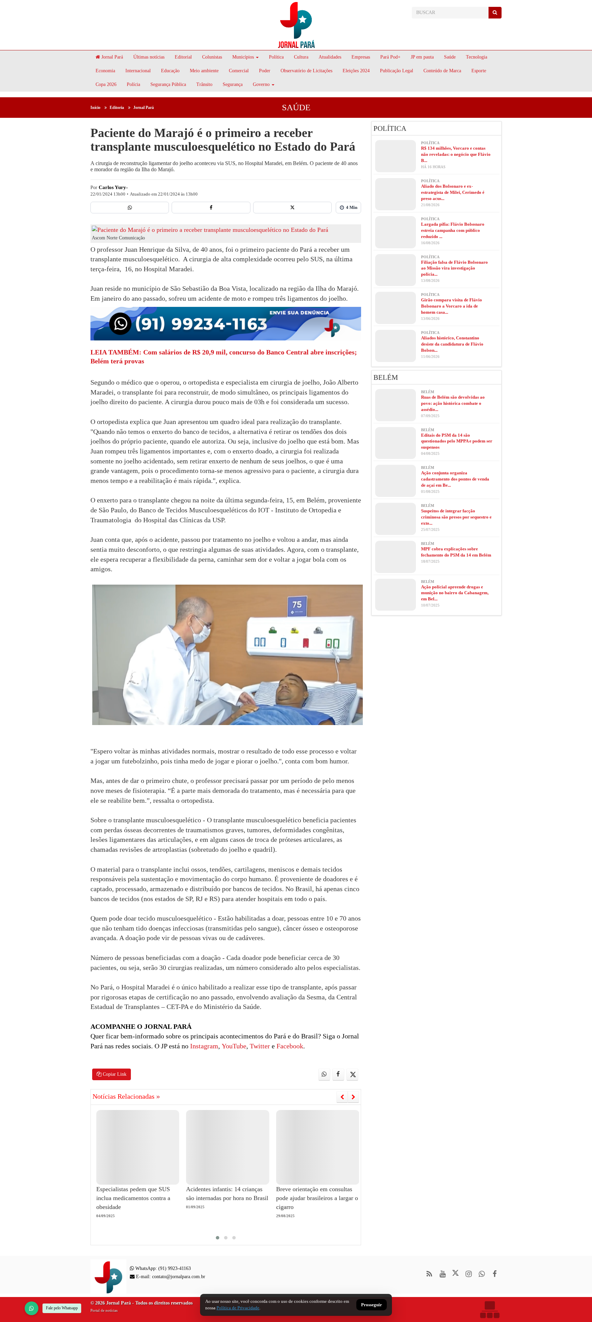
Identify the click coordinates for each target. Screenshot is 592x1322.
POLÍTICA (389, 128)
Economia (105, 70)
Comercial (239, 70)
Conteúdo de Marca (442, 70)
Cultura (301, 57)
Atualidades (330, 57)
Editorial (183, 57)
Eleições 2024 (356, 70)
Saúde (450, 57)
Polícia (133, 84)
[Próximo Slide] (353, 1097)
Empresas (361, 57)
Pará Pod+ (390, 57)
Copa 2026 (106, 84)
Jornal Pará (111, 57)
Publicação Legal (396, 70)
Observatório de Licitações (306, 70)
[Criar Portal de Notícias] (490, 1309)
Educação (170, 70)
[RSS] (429, 1274)
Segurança (233, 84)
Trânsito (204, 84)
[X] (292, 207)
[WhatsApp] (31, 1308)
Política (276, 57)
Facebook (289, 1046)
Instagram (203, 1046)
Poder (264, 70)
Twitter (259, 1046)
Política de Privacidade (238, 1307)
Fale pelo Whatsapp (62, 1308)
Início (95, 107)
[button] (217, 1237)
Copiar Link (113, 1074)
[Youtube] (442, 1274)
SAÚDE (296, 107)
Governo (261, 84)
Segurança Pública (168, 84)
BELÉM (385, 377)
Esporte (478, 70)
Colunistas (212, 57)
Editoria (117, 107)
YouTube (233, 1046)
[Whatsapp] (129, 207)
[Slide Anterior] (342, 1097)
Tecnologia (476, 57)
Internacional (138, 70)
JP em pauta (422, 57)
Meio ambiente (204, 70)
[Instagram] (468, 1274)
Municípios (243, 57)
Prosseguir (371, 1305)
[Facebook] (211, 207)
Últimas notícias (148, 57)
